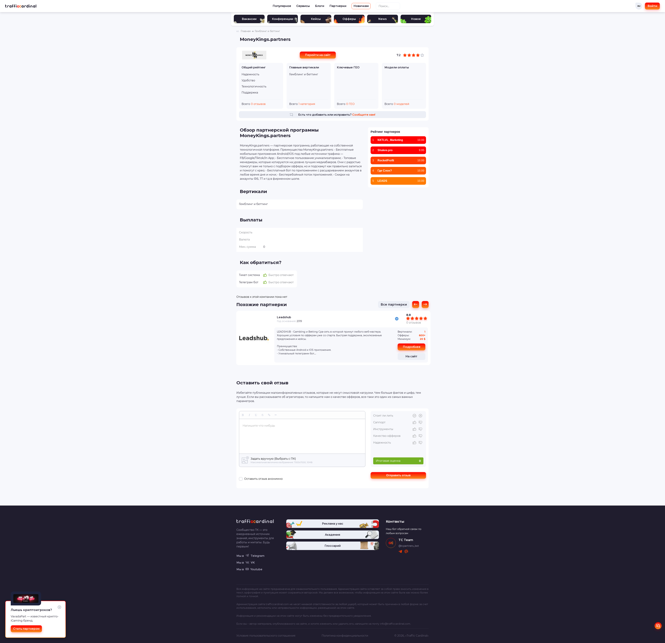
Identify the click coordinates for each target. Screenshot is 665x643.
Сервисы (303, 6)
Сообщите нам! (363, 114)
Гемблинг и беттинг (303, 74)
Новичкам (361, 6)
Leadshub (284, 317)
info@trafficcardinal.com (395, 623)
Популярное (282, 6)
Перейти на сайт (318, 55)
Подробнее (411, 347)
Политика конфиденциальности (345, 635)
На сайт (411, 356)
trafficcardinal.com (277, 604)
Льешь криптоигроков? (31, 610)
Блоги (319, 6)
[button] (243, 415)
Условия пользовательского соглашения (265, 635)
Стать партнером (26, 628)
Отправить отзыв (398, 475)
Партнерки (337, 6)
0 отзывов (413, 322)
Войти (652, 6)
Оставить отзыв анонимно (263, 478)
